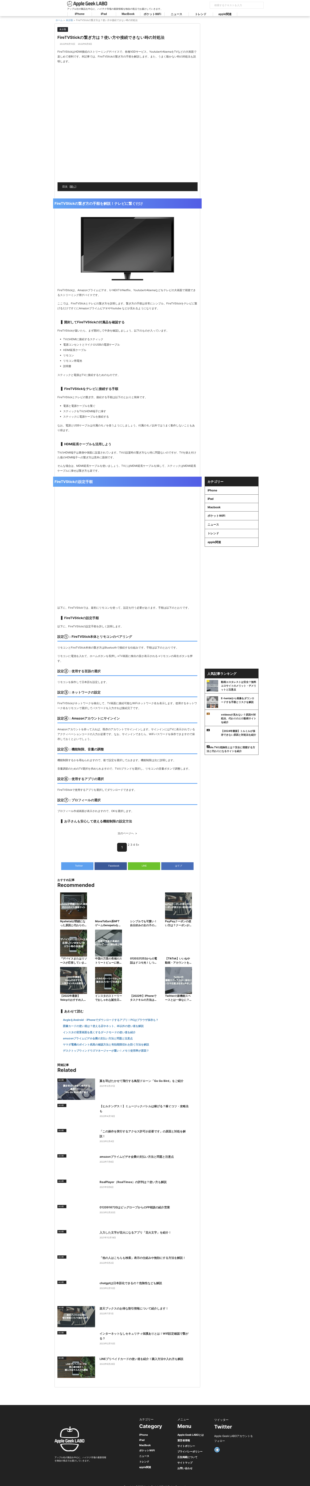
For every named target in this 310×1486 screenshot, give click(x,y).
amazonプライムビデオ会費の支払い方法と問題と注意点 (137, 1156)
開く (72, 186)
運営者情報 (183, 1440)
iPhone (79, 13)
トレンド (200, 14)
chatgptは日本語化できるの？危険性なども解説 (131, 1283)
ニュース (176, 14)
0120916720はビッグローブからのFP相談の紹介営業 (135, 1207)
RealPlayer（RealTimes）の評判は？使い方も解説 (133, 1182)
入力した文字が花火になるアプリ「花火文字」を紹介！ (135, 1232)
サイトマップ (184, 1462)
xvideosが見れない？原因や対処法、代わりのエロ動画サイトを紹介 (238, 718)
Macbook (214, 507)
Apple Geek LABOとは (190, 1434)
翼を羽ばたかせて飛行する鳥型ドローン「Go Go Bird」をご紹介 (142, 1081)
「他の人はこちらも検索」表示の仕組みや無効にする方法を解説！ (143, 1258)
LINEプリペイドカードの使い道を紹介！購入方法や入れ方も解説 (141, 1359)
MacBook (128, 13)
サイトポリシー (186, 1445)
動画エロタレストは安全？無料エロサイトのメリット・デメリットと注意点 (238, 685)
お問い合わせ (184, 1468)
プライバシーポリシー (190, 1451)
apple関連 (225, 14)
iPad (104, 13)
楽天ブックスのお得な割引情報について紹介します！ (134, 1308)
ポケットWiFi (152, 14)
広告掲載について (187, 1457)
